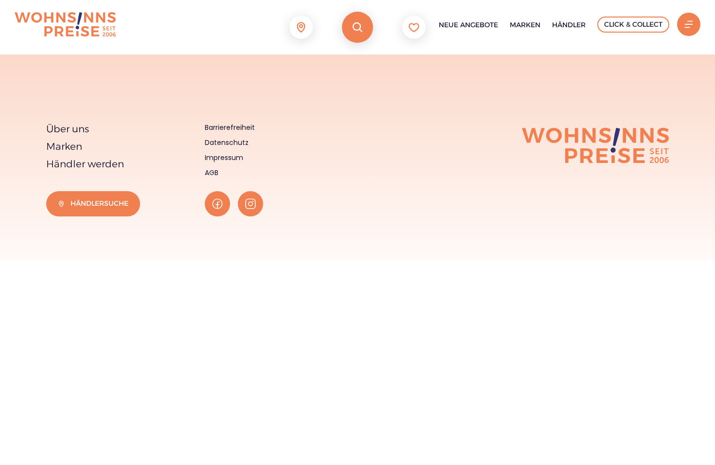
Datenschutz (227, 142)
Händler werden (85, 164)
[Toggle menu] (688, 24)
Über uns (67, 129)
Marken (525, 24)
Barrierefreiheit (230, 127)
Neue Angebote (468, 24)
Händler (569, 24)
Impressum (224, 157)
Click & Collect (633, 24)
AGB (211, 173)
